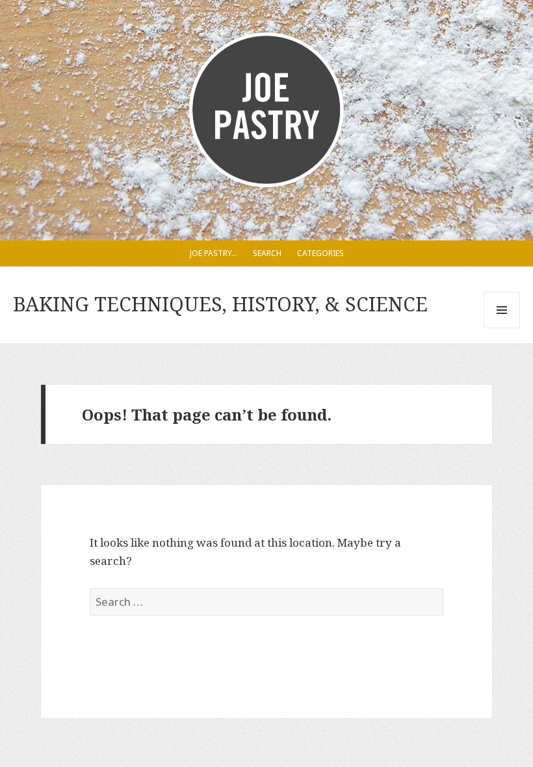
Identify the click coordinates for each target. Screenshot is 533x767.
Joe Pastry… (213, 253)
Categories (320, 253)
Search (267, 253)
